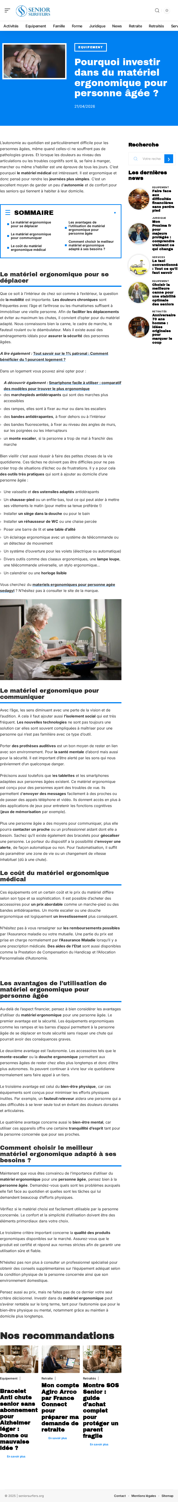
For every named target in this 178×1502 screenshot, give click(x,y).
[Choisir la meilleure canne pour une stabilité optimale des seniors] (138, 292)
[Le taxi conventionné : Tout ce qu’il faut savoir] (138, 265)
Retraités (89, 1378)
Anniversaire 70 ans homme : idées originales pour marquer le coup (164, 328)
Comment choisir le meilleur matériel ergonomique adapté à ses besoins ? (91, 245)
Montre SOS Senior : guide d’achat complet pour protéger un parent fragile (101, 1410)
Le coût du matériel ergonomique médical (28, 248)
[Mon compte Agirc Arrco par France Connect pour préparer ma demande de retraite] (60, 1359)
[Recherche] (157, 10)
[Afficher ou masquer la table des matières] (85, 213)
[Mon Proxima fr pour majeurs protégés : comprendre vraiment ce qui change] (138, 233)
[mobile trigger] (9, 10)
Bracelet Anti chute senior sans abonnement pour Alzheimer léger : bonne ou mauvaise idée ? (19, 1419)
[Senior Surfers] (33, 10)
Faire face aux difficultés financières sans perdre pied (163, 200)
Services (158, 257)
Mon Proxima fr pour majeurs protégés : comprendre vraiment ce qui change (163, 235)
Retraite (47, 1378)
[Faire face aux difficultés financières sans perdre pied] (138, 199)
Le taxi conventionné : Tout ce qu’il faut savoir (165, 266)
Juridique (159, 217)
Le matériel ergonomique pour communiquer (31, 236)
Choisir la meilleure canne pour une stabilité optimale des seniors (164, 294)
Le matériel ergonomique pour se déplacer (31, 224)
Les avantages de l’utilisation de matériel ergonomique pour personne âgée (87, 227)
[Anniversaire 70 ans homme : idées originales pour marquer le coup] (138, 327)
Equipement (90, 47)
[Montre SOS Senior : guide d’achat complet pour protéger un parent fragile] (102, 1359)
